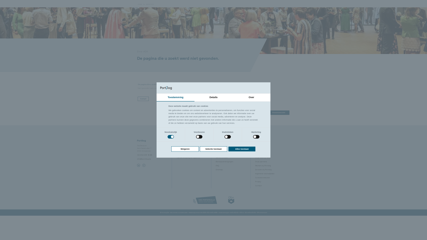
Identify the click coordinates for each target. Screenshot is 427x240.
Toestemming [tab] (175, 97)
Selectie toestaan (213, 149)
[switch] (199, 137)
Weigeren (185, 149)
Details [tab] (213, 97)
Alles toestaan (242, 149)
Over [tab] (251, 97)
